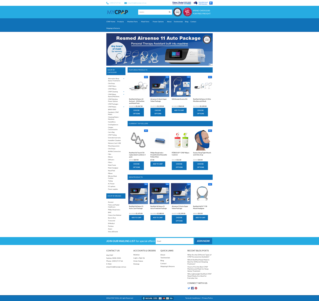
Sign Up (142, 258)
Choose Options (136, 112)
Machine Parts (132, 22)
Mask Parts (145, 22)
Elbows (110, 157)
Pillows (110, 173)
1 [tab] (209, 64)
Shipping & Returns (113, 28)
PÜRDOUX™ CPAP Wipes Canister (180, 154)
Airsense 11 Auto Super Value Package (158, 100)
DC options (111, 186)
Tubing (110, 181)
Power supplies (113, 189)
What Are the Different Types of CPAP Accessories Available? (199, 256)
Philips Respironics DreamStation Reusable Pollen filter (158, 155)
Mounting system (113, 146)
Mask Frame (112, 165)
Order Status (138, 261)
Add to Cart (179, 110)
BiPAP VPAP (112, 109)
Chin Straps (111, 149)
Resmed (110, 202)
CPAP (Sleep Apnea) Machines (113, 95)
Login (135, 258)
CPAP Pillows (112, 89)
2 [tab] (211, 64)
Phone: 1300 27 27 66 (114, 261)
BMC (109, 212)
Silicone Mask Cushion (112, 177)
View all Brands (113, 232)
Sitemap (136, 264)
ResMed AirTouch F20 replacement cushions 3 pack (137, 155)
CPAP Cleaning (113, 92)
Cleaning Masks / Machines (113, 118)
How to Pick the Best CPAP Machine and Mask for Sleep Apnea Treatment (198, 269)
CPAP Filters (112, 86)
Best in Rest (112, 218)
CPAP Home (110, 22)
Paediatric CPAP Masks (113, 113)
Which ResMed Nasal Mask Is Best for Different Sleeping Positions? (198, 262)
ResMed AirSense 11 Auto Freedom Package (158, 207)
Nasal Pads (111, 170)
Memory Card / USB (114, 143)
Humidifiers (112, 122)
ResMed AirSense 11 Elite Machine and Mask (202, 100)
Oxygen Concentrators (113, 128)
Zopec (110, 229)
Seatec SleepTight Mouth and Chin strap (202, 154)
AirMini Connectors (114, 151)
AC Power (111, 184)
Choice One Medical (114, 215)
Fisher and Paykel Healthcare (113, 206)
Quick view (138, 95)
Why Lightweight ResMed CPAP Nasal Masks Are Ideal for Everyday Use (199, 276)
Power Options (158, 22)
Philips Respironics (114, 210)
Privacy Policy (207, 298)
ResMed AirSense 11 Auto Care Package (136, 207)
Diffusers (111, 160)
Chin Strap (111, 83)
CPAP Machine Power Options (113, 100)
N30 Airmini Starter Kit (179, 99)
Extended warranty (114, 138)
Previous (108, 49)
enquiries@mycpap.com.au (137, 3)
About (169, 22)
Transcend (111, 221)
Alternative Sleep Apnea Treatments (114, 80)
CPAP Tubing (112, 135)
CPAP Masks (112, 107)
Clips (109, 154)
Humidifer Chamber (114, 140)
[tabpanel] (159, 49)
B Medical (111, 223)
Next (211, 49)
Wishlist (136, 255)
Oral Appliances (113, 125)
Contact (193, 22)
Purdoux (111, 226)
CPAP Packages (113, 104)
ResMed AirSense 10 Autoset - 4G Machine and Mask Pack (136, 101)
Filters (110, 162)
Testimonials (178, 22)
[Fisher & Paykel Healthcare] (182, 3)
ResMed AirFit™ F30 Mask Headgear (200, 207)
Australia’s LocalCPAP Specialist (203, 3)
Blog (186, 22)
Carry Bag (111, 132)
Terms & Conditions (192, 298)
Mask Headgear (113, 168)
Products (120, 22)
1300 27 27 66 (115, 3)
